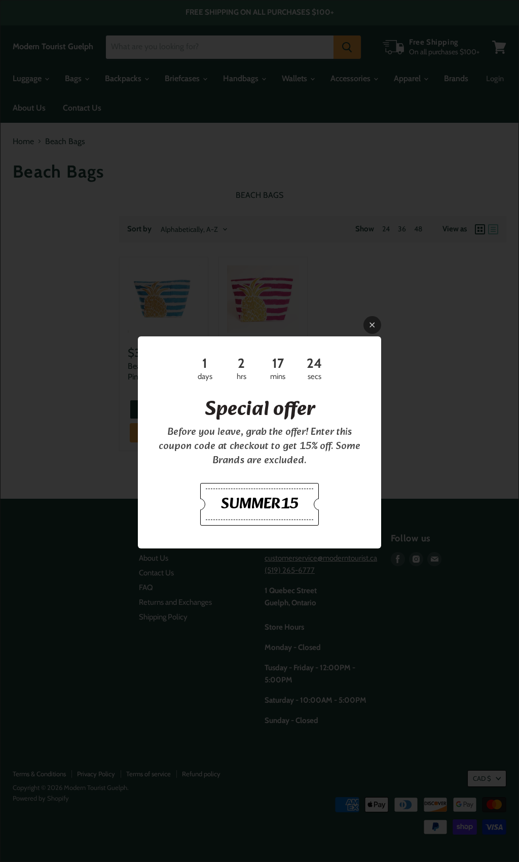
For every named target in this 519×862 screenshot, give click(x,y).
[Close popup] (372, 325)
